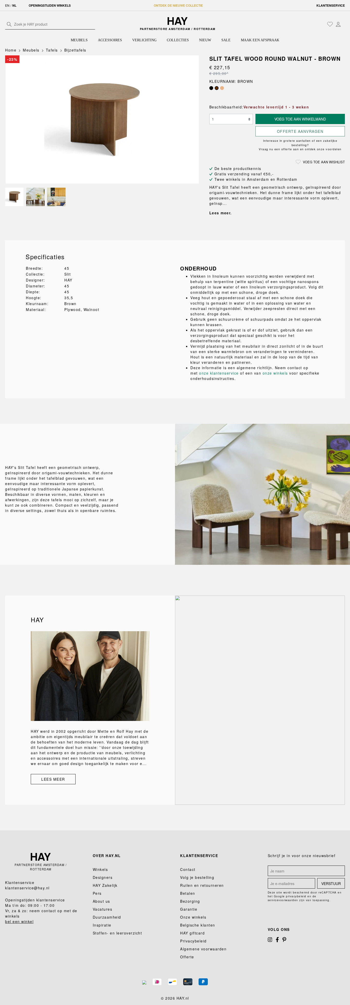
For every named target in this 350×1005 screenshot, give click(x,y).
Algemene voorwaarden (203, 948)
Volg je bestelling (197, 877)
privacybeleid (296, 896)
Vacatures (102, 909)
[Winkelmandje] (343, 24)
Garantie (188, 909)
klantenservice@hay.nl (27, 887)
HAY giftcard (192, 933)
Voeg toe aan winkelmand (300, 119)
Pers (97, 893)
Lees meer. (220, 212)
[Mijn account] (338, 24)
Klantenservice (330, 5)
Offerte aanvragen (300, 131)
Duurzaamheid (107, 917)
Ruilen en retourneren (202, 885)
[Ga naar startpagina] (177, 21)
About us (101, 901)
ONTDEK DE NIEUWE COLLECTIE (178, 5)
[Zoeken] (9, 24)
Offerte (187, 956)
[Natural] (222, 88)
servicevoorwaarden (283, 900)
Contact (187, 869)
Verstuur (331, 883)
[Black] (211, 88)
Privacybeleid (193, 940)
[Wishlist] (330, 24)
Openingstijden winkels (50, 5)
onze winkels (275, 373)
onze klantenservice (219, 373)
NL (14, 5)
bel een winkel (19, 921)
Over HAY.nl (107, 855)
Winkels (100, 869)
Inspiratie (102, 925)
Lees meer (53, 779)
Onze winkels (193, 917)
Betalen (187, 893)
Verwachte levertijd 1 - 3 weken (276, 106)
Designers (103, 877)
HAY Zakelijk (105, 885)
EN (7, 5)
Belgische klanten (197, 925)
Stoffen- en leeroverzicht (117, 933)
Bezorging (190, 901)
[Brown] (217, 88)
